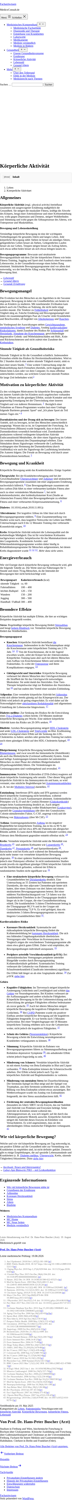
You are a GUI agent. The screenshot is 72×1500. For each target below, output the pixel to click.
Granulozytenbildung (23, 810)
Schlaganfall (57, 330)
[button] (25, 1477)
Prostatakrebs (23, 848)
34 (65, 972)
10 (24, 525)
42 (60, 1095)
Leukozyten (64, 807)
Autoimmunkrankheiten (58, 783)
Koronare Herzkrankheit (19, 1196)
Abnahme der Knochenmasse (28, 333)
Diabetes (35, 327)
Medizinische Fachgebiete (27, 28)
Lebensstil (18, 62)
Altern (10, 1202)
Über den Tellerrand (24, 72)
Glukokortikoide (59, 801)
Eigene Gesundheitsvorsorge (28, 53)
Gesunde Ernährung (14, 284)
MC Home (12, 1219)
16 (12, 688)
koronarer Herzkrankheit (45, 933)
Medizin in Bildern (23, 45)
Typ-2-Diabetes (14, 715)
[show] (7, 177)
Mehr (9, 69)
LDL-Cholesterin (20, 731)
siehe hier (19, 976)
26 (62, 844)
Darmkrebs (6, 848)
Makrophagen (21, 817)
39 (44, 1052)
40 (45, 1056)
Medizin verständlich (24, 42)
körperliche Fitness (58, 1411)
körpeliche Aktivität (10, 1411)
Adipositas (61, 694)
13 (36, 550)
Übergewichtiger (29, 478)
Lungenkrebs (53, 845)
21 (59, 768)
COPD (31, 1012)
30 (13, 857)
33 (55, 948)
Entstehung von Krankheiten (28, 34)
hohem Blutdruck (20, 628)
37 (58, 1027)
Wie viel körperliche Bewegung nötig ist (28, 1187)
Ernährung (19, 56)
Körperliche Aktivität (24, 59)
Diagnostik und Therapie (26, 31)
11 (30, 550)
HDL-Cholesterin (59, 728)
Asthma (41, 822)
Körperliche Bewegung (34, 1411)
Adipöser (48, 478)
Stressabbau (61, 625)
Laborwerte (19, 36)
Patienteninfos (33, 1408)
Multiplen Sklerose (24, 787)
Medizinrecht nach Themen (27, 78)
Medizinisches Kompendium (22, 24)
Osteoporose (41, 663)
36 (21, 1012)
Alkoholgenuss (46, 319)
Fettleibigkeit (41, 310)
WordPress (28, 1498)
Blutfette (11, 1205)
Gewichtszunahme (55, 324)
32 (42, 915)
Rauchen (64, 319)
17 (47, 706)
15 (17, 651)
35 (27, 1005)
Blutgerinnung (7, 753)
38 (49, 1040)
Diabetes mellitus (29, 1155)
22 (48, 786)
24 (66, 834)
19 (68, 740)
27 (13, 848)
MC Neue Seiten (15, 1222)
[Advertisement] (36, 123)
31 (49, 870)
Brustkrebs (5, 845)
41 (20, 1068)
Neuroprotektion (38, 1034)
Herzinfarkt (6, 333)
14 (13, 651)
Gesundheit (13, 50)
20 (1, 743)
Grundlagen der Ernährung (21, 1190)
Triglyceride (40, 731)
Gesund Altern (21, 65)
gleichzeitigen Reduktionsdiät (37, 703)
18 (50, 721)
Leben (21, 1408)
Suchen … (5, 84)
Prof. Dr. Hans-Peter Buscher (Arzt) (20, 1249)
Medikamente (20, 39)
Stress (10, 1199)
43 (8, 1128)
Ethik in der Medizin (24, 75)
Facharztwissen (8, 4)
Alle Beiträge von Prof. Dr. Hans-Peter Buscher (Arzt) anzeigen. (34, 1446)
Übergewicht (46, 1155)
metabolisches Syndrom (12, 327)
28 (32, 848)
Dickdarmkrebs (38, 879)
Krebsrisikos (6, 342)
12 (33, 550)
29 (60, 848)
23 (47, 816)
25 (13, 844)
